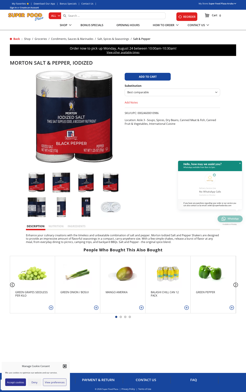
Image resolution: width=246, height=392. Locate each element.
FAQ (193, 380)
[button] (64, 366)
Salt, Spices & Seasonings (113, 39)
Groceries (41, 39)
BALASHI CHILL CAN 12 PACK (165, 293)
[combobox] (55, 15)
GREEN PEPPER (205, 292)
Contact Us (87, 3)
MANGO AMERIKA (117, 292)
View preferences (55, 382)
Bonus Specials (68, 3)
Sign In (13, 7)
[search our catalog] (64, 15)
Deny (34, 382)
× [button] (240, 163)
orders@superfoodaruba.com (219, 206)
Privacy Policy (128, 389)
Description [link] (36, 226)
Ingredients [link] (77, 226)
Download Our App (44, 3)
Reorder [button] (189, 17)
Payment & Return (98, 380)
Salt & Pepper (141, 39)
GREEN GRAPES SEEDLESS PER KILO (31, 293)
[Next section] (236, 284)
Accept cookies (15, 382)
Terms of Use (144, 389)
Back (16, 39)
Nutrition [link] (56, 226)
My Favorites (19, 3)
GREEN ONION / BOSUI (74, 292)
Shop (27, 39)
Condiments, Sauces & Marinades (72, 39)
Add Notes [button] (131, 102)
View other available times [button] (123, 52)
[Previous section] (9, 284)
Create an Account (29, 7)
